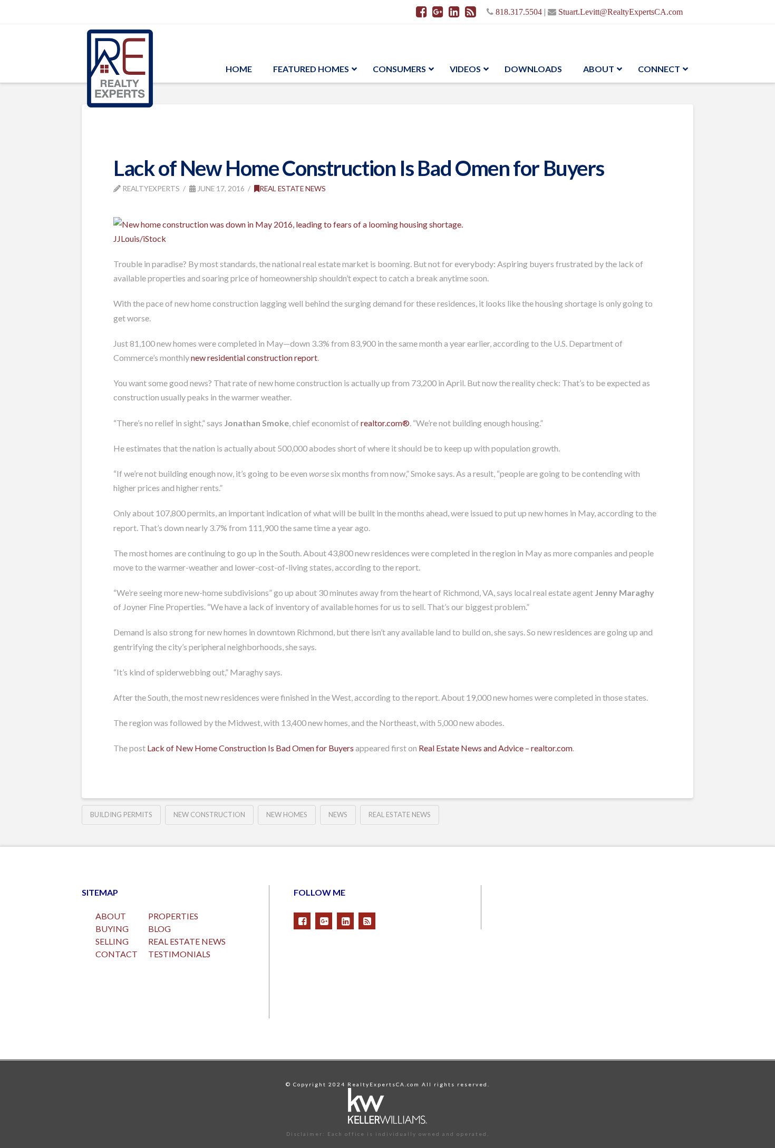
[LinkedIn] (454, 11)
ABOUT (110, 916)
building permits (121, 814)
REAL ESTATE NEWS (187, 941)
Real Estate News (292, 188)
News (337, 814)
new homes (286, 814)
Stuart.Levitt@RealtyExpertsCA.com (620, 11)
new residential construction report (254, 357)
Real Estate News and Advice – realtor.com (496, 748)
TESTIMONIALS (179, 954)
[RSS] (470, 11)
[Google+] (437, 11)
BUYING (112, 929)
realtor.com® (385, 423)
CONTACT (116, 954)
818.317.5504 (519, 11)
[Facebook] (421, 11)
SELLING (112, 941)
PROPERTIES (173, 916)
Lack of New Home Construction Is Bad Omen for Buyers (250, 748)
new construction (209, 814)
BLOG (159, 929)
